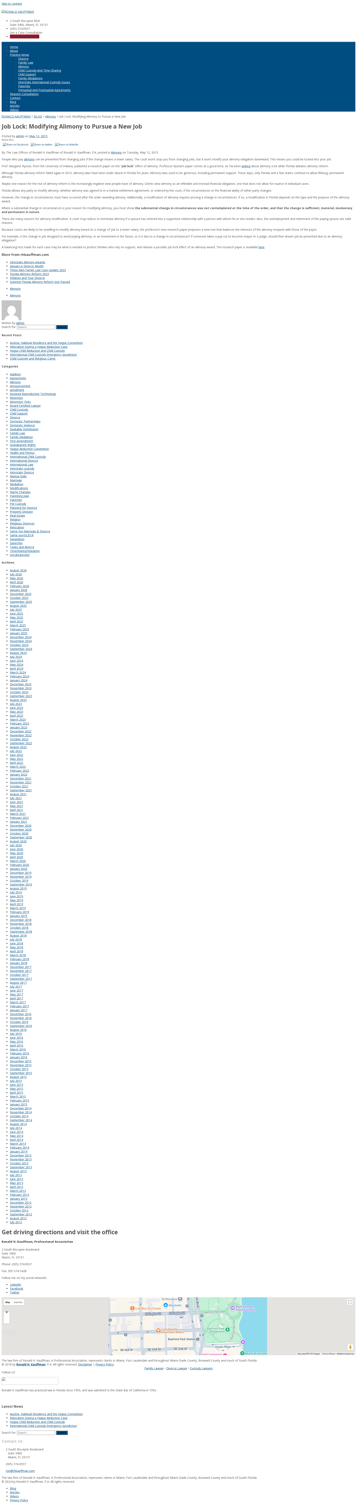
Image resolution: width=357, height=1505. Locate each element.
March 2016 (18, 1049)
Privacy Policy (104, 1364)
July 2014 (16, 1128)
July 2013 (16, 1175)
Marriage (16, 480)
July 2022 (16, 751)
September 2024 (21, 649)
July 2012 (16, 1222)
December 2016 (20, 1014)
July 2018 (16, 939)
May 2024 (16, 665)
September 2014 (21, 1120)
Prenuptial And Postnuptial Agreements (44, 90)
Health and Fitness (22, 453)
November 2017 (21, 971)
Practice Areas (19, 55)
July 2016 (16, 1034)
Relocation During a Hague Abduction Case (39, 347)
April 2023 (16, 716)
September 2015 (21, 1073)
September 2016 (21, 1026)
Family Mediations (30, 78)
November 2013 (21, 1159)
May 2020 (16, 853)
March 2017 (18, 1002)
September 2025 (21, 602)
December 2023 (20, 684)
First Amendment (21, 441)
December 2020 (20, 826)
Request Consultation (24, 94)
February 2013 (19, 1195)
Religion (15, 519)
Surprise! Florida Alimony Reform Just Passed (40, 282)
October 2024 (19, 645)
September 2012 (21, 1214)
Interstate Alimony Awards (27, 262)
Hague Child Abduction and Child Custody (37, 351)
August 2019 (18, 888)
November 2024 (21, 641)
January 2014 (18, 1151)
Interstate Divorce (22, 472)
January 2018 (18, 963)
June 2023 (16, 708)
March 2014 (18, 1144)
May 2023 (16, 712)
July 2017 (16, 987)
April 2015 (16, 1093)
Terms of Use (328, 1354)
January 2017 (18, 1010)
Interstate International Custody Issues (44, 82)
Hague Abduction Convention (29, 449)
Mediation (16, 484)
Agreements (18, 378)
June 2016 (16, 1038)
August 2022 (18, 747)
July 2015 (16, 1081)
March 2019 (18, 908)
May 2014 (16, 1136)
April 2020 (16, 857)
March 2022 (18, 767)
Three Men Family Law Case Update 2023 (38, 270)
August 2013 (18, 1171)
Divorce (23, 59)
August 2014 (18, 1124)
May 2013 (16, 1183)
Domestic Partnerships (25, 421)
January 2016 (18, 1057)
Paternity (24, 86)
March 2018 (18, 955)
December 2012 (20, 1202)
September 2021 (21, 790)
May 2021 (16, 806)
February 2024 (19, 676)
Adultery (15, 374)
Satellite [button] (18, 1302)
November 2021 (21, 782)
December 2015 (20, 1061)
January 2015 (18, 1104)
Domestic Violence (22, 425)
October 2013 (19, 1163)
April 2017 (16, 998)
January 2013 (18, 1199)
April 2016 (16, 1045)
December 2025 (20, 594)
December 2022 (20, 731)
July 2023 (16, 704)
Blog (13, 102)
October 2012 (19, 1210)
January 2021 (18, 822)
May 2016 (16, 1041)
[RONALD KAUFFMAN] (18, 12)
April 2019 (16, 904)
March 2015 (18, 1096)
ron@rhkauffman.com (20, 1471)
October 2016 (19, 1022)
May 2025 (16, 617)
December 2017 (20, 967)
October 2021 (19, 786)
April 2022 (16, 763)
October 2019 (19, 880)
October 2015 (19, 1069)
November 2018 (21, 924)
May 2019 (16, 900)
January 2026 (18, 590)
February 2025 (19, 629)
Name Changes (20, 492)
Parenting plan (19, 496)
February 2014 (19, 1148)
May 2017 (16, 994)
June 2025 (16, 613)
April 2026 (16, 582)
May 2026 (16, 578)
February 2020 (19, 865)
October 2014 (19, 1116)
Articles (15, 106)
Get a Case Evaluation (24, 36)
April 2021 (16, 810)
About (14, 51)
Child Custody (19, 409)
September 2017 (21, 979)
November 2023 (21, 688)
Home (14, 47)
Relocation (17, 527)
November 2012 (21, 1206)
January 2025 (18, 633)
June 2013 (16, 1179)
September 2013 (21, 1167)
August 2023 (18, 700)
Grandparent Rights (23, 445)
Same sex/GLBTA (21, 535)
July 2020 (16, 845)
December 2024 (20, 637)
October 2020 (19, 833)
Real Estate (17, 516)
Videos (14, 110)
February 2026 (19, 586)
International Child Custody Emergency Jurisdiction (43, 355)
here (261, 247)
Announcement (20, 386)
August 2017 (18, 983)
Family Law (25, 62)
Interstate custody (22, 468)
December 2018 (20, 920)
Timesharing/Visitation (25, 551)
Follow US (8, 1372)
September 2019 (21, 884)
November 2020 (21, 829)
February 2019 (19, 912)
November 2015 (21, 1065)
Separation (17, 539)
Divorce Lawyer (176, 1368)
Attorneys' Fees (20, 402)
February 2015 (19, 1100)
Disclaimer (85, 1364)
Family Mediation (21, 437)
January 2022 (18, 774)
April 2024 (16, 668)
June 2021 (16, 802)
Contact (15, 98)
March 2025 (18, 625)
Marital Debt (18, 476)
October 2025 (19, 598)
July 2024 (16, 657)
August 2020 (18, 841)
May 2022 (16, 759)
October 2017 (19, 975)
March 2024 (18, 672)
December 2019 (20, 873)
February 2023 (19, 723)
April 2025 (16, 621)
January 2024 (18, 680)
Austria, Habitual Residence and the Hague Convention (46, 343)
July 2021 (16, 798)
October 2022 (19, 739)
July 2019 (16, 892)
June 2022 (16, 755)
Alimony (23, 66)
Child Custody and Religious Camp (32, 358)
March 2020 (18, 861)
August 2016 (18, 1030)
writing (246, 166)
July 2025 (16, 610)
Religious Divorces (22, 523)
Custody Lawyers (201, 1368)
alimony (29, 159)
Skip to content (12, 4)
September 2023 (21, 696)
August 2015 (18, 1077)
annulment (17, 390)
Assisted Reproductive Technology (33, 394)
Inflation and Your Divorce (27, 278)
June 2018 (16, 943)
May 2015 (16, 1089)
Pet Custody (18, 504)
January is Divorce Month (27, 266)
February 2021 (19, 818)
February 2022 (19, 771)
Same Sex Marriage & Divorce (30, 531)
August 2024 (18, 653)
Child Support (27, 74)
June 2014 (16, 1132)
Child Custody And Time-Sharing (39, 70)
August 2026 (18, 570)
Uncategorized (19, 555)
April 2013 (16, 1187)
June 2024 (16, 661)
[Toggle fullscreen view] (349, 1302)
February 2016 (19, 1053)
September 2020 (21, 837)
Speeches (16, 543)
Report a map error (345, 1354)
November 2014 (21, 1112)
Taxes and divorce (22, 547)
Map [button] (7, 1302)
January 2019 (18, 916)
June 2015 (16, 1085)
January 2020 (18, 869)
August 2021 (18, 794)
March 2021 (18, 814)
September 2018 (21, 932)
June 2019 (16, 896)
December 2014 (20, 1108)
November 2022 (21, 735)
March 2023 (18, 719)
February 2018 (19, 959)
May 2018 (16, 947)
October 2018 (19, 928)
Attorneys (16, 398)
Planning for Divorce (23, 508)
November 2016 (21, 1018)
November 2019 (21, 877)
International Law (21, 464)
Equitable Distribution (24, 429)
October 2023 (19, 692)
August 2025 (18, 606)
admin (20, 136)
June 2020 (16, 849)
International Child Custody (28, 457)
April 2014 (16, 1140)
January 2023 (18, 727)
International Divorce (24, 461)
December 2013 (20, 1155)
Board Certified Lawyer (25, 406)
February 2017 (19, 1006)
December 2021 (20, 778)
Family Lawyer (154, 1368)
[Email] (3, 1398)
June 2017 (16, 990)
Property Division (21, 512)
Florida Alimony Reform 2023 (29, 274)
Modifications (19, 488)
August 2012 (18, 1218)
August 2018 (18, 935)
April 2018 (16, 951)
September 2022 (21, 743)
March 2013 (18, 1191)
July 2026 (16, 574)
